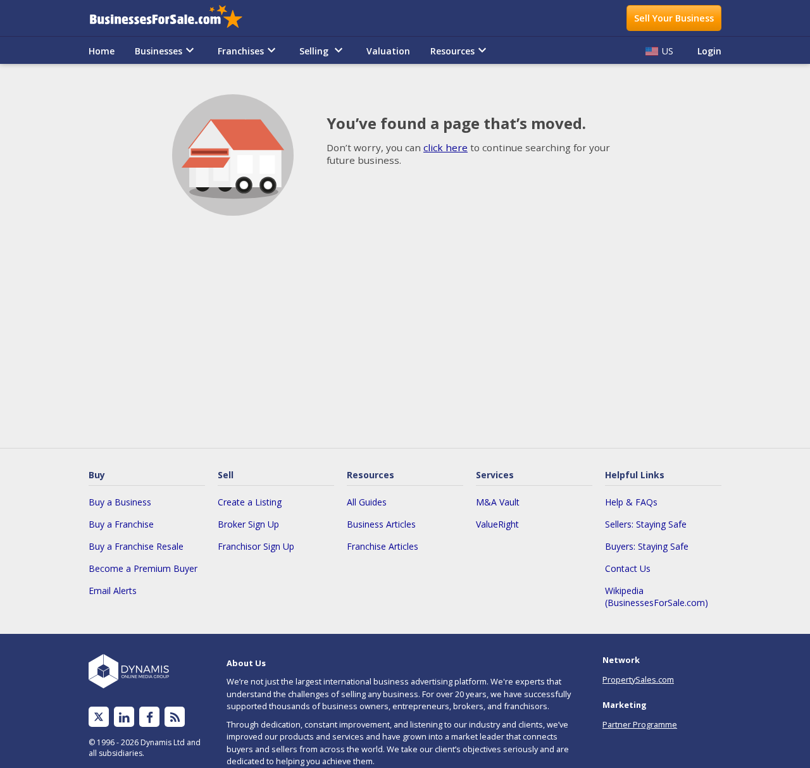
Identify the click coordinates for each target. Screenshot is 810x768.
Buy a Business (120, 502)
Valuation (388, 51)
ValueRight (497, 524)
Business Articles (381, 524)
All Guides (367, 502)
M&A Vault (498, 502)
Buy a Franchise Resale (136, 546)
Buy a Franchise (121, 524)
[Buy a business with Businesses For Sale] (175, 18)
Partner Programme (639, 724)
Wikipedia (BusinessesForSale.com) (656, 597)
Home (102, 51)
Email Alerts (113, 591)
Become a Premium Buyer (143, 568)
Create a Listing (250, 502)
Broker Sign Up (248, 524)
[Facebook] (149, 717)
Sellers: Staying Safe (646, 524)
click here (445, 147)
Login (709, 51)
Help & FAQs (631, 502)
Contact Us (628, 568)
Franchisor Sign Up (256, 546)
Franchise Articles (382, 546)
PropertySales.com (638, 679)
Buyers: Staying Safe (646, 546)
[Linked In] (124, 717)
